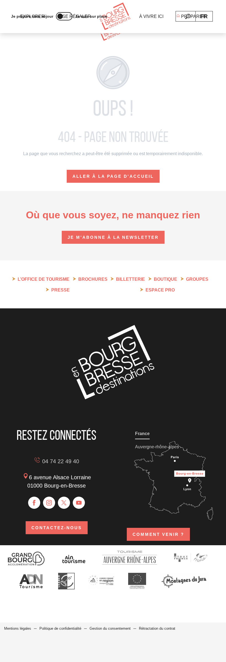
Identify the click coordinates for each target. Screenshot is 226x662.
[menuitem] (115, 16)
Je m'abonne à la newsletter (113, 237)
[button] (188, 16)
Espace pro (160, 290)
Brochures (92, 279)
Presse (60, 290)
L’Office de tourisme (43, 279)
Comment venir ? (158, 534)
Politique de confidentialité (60, 628)
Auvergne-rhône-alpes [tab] (157, 446)
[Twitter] (64, 503)
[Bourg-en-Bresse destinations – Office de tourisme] (113, 397)
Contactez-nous (56, 527)
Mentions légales (17, 628)
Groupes (197, 279)
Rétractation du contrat (157, 628)
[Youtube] (79, 503)
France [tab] (142, 433)
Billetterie (130, 279)
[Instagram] (49, 503)
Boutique (165, 279)
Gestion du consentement (110, 628)
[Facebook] (34, 503)
